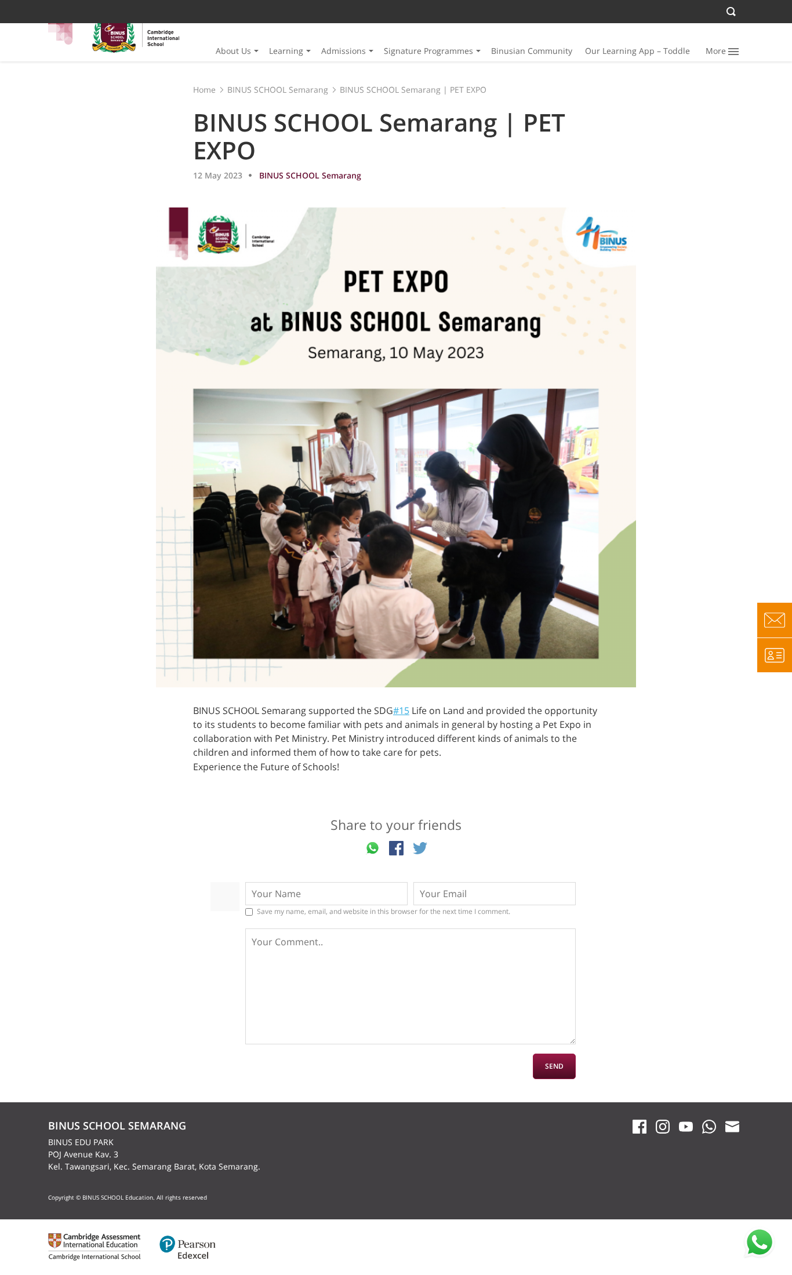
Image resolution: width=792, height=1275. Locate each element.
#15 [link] (401, 710)
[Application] (774, 655)
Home (204, 89)
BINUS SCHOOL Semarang (277, 89)
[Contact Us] (774, 620)
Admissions (343, 50)
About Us (233, 50)
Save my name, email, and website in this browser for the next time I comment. (383, 911)
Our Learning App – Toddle (637, 50)
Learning (286, 50)
